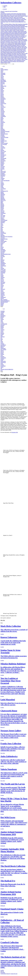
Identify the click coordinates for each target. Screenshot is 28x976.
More (2, 622)
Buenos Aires (20, 28)
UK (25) (5, 9)
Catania (10, 30)
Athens (8, 25)
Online (24, 48)
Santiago (10, 54)
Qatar (15, 19)
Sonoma (2, 56)
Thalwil (19, 58)
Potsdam (15, 49)
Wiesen (5, 62)
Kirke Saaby (20, 40)
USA (25, 21)
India (2, 17)
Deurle (10, 32)
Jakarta (22, 39)
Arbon (2, 25)
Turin (15, 59)
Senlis (18, 54)
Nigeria (2, 19)
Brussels (7, 28)
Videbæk (7, 60)
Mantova (2, 45)
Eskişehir (2, 34)
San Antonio (13, 53)
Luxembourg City (10, 44)
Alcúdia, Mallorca (8, 24)
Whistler (2, 62)
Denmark (24, 14)
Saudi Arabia (23, 19)
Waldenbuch (19, 60)
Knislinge (25, 40)
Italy (12, 17)
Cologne (2, 31)
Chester (14, 30)
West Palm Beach (20, 61)
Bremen (12, 27)
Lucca (5, 44)
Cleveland (22, 30)
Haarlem (14, 37)
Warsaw (23, 60)
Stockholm (22, 56)
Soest (25, 55)
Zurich (8, 62)
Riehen (18, 52)
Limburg (12, 42)
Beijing (19, 26)
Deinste (22, 31)
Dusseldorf (3, 33)
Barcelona (7, 26)
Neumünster (9, 47)
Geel (26, 35)
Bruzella (11, 28)
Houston (12, 39)
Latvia (17, 17)
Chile (8, 14)
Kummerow (3, 41)
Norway (5, 19)
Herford (15, 38)
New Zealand (22, 18)
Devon (13, 32)
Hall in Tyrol (18, 37)
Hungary (22, 16)
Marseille (10, 45)
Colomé (6, 31)
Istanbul (19, 39)
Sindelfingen (10, 55)
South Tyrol (6, 56)
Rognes (2, 53)
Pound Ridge (19, 49)
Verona (25, 59)
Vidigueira (11, 60)
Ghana (15, 16)
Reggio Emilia (9, 52)
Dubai (21, 32)
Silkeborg (6, 55)
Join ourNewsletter (3, 972)
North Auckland (8, 48)
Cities (4, 6)
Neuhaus (4, 47)
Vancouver (19, 59)
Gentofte (2, 37)
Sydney (2, 58)
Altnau (13, 24)
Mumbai (12, 46)
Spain (19, 20)
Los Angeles (3, 188)
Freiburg (8, 35)
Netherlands (16, 18)
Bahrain (15, 13)
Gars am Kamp (21, 35)
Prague (24, 49)
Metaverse (8, 18)
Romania (19, 19)
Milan (2, 46)
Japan (15, 17)
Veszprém (3, 60)
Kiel (11, 40)
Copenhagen (15, 31)
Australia (8, 13)
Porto (12, 49)
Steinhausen (17, 56)
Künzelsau (8, 41)
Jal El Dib (3, 166)
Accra (3, 24)
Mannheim (24, 44)
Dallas (19, 31)
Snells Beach (20, 55)
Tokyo (6, 59)
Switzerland (3, 21)
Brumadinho (3, 28)
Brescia (15, 27)
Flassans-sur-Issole (13, 34)
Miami (23, 45)
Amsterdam (25, 24)
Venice (22, 59)
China (10, 14)
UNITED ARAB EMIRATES (17, 21)
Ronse (5, 53)
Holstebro (3, 39)
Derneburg (6, 32)
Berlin (26, 26)
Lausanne (15, 41)
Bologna (2, 27)
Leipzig (9, 42)
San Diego (19, 53)
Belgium (24, 13)
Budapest (15, 28)
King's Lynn (15, 40)
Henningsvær (7, 38)
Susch (25, 56)
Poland (8, 19)
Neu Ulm (2, 210)
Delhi (25, 31)
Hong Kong (7, 39)
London (22, 42)
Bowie (8, 27)
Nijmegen (3, 48)
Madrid (16, 44)
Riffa (21, 52)
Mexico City (19, 45)
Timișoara (3, 59)
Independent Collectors (11, 2)
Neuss (13, 47)
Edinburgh (16, 33)
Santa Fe (23, 53)
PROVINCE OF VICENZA (11, 51)
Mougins (8, 46)
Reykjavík (15, 52)
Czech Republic (18, 14)
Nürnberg (19, 48)
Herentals (12, 38)
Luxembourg (3, 18)
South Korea (15, 20)
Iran (8, 17)
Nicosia (25, 47)
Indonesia (5, 17)
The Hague (24, 58)
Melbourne (14, 45)
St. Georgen (11, 56)
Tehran (12, 58)
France (8, 16)
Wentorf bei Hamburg (11, 61)
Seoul (20, 54)
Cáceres (2, 30)
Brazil (2, 14)
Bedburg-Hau (14, 26)
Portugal (12, 19)
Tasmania (9, 58)
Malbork (19, 44)
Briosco (19, 27)
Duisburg (25, 32)
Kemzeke (8, 40)
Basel (10, 26)
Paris (7, 49)
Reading (4, 52)
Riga (24, 52)
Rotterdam (9, 53)
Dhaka (16, 32)
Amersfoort (20, 24)
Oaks (22, 48)
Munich (4, 46)
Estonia (2, 16)
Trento (12, 59)
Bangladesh (19, 13)
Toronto (9, 59)
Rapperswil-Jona (4, 238)
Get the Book (14, 11)
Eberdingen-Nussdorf (9, 33)
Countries (5, 5)
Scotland (2, 20)
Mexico (12, 18)
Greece (18, 16)
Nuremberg (14, 48)
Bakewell (2, 26)
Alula (16, 24)
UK (9, 21)
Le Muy (19, 41)
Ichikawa (16, 39)
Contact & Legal (8, 11)
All (1, 13)
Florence (19, 34)
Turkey (7, 21)
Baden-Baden (22, 25)
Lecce (6, 42)
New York (21, 47)
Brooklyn (23, 27)
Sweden (22, 20)
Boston (5, 27)
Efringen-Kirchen (22, 33)
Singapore (16, 55)
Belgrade (23, 26)
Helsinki (2, 38)
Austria (11, 13)
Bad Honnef (16, 25)
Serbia (5, 20)
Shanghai (24, 54)
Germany (12, 16)
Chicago (17, 30)
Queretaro (19, 51)
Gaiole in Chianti (14, 35)
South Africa (9, 20)
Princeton (2, 51)
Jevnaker (4, 40)
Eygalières (7, 34)
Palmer (4, 49)
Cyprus (13, 14)
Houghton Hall (15, 432)
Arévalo (5, 25)
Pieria (9, 49)
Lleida (19, 42)
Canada (4, 14)
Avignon (12, 25)
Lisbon (16, 42)
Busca (24, 28)
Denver (2, 32)
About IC (2, 11)
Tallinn (5, 58)
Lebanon (21, 17)
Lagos (11, 41)
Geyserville (6, 37)
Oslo (1, 49)
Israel (10, 17)
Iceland (25, 16)
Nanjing (19, 46)
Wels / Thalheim (4, 61)
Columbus (10, 31)
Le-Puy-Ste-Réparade (5, 180)
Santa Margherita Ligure (6, 254)
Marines (6, 45)
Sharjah (2, 55)
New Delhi (17, 47)
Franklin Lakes (4, 35)
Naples (22, 46)
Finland (5, 16)
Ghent (10, 37)
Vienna (14, 60)
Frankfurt (23, 34)
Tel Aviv (16, 58)
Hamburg (23, 37)
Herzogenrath (20, 38)
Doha (19, 32)
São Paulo (14, 54)
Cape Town (6, 30)
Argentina (4, 13)
